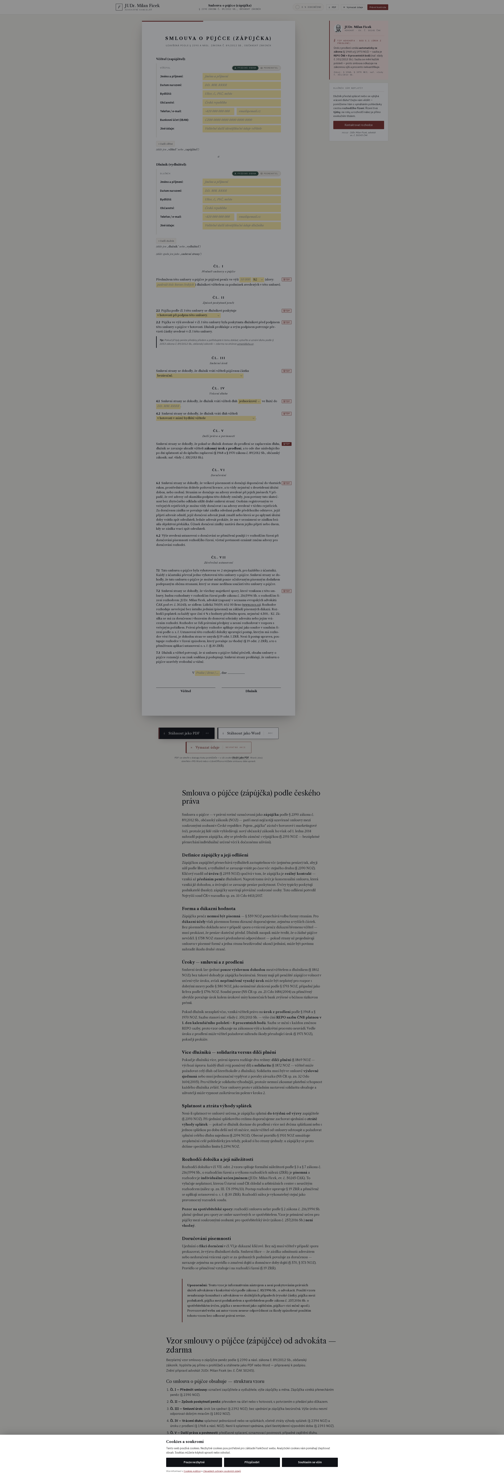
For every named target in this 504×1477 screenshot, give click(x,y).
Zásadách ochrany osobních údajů (222, 1471)
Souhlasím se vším (310, 1462)
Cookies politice (192, 1471)
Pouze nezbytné (194, 1462)
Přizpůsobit (252, 1462)
